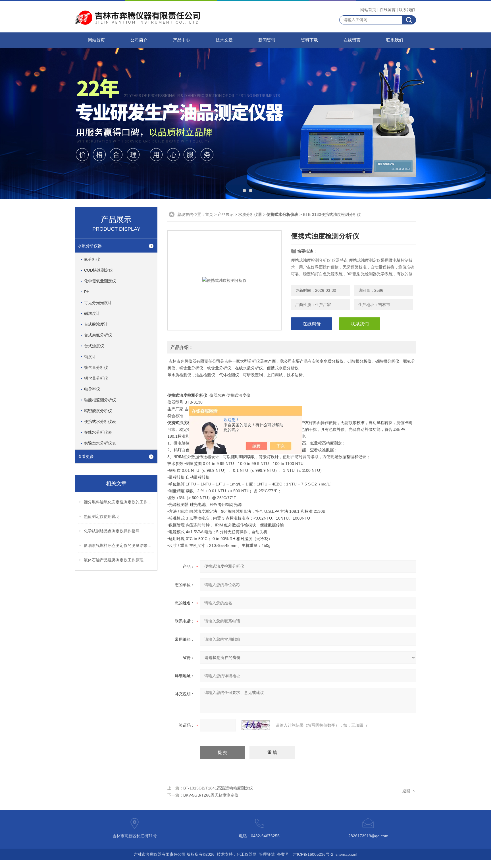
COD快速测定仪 (98, 270)
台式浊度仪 (94, 346)
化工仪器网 (247, 854)
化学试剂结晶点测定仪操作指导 (112, 531)
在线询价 (312, 323)
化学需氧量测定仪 (100, 281)
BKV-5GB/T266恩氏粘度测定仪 (210, 795)
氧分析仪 (92, 259)
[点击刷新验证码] (256, 725)
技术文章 (224, 40)
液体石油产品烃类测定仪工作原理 (113, 560)
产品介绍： (181, 347)
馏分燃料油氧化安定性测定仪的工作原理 (119, 502)
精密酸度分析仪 (98, 410)
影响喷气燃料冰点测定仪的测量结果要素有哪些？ (119, 545)
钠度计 (90, 356)
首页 (209, 214)
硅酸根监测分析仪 (100, 400)
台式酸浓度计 (96, 324)
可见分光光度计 (98, 302)
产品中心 (181, 40)
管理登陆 (267, 854)
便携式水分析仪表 (100, 421)
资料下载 (309, 40)
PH (87, 292)
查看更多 (86, 456)
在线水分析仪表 (98, 432)
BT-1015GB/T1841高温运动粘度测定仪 (218, 788)
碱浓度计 (92, 313)
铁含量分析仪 (96, 367)
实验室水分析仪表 (100, 443)
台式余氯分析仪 (98, 335)
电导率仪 (92, 389)
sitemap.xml (346, 854)
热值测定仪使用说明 (102, 516)
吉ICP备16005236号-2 (313, 854)
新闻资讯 (266, 40)
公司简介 (138, 40)
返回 (406, 791)
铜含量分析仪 (96, 378)
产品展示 (226, 214)
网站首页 (368, 9)
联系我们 (407, 9)
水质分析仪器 (90, 245)
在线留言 (388, 9)
